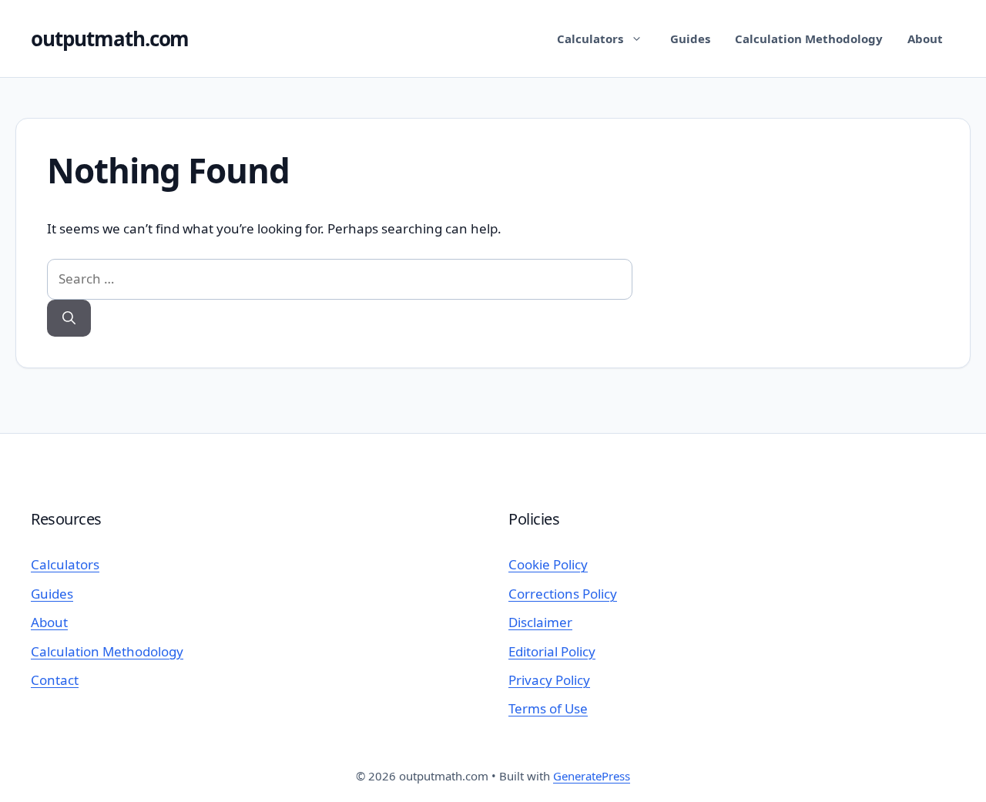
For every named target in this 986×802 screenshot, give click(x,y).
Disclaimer (540, 622)
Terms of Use (548, 708)
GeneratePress (591, 776)
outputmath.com (110, 38)
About (925, 38)
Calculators (590, 38)
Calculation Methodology (809, 38)
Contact (55, 680)
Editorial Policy (551, 651)
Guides (690, 38)
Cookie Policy (548, 564)
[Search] (69, 318)
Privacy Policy (549, 680)
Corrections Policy (562, 593)
